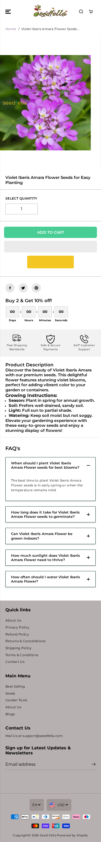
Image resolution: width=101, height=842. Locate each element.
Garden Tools (16, 700)
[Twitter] (23, 287)
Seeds (10, 693)
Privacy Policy (17, 627)
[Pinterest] (36, 287)
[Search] (81, 11)
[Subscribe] (94, 765)
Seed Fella (48, 835)
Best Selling (15, 686)
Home (10, 29)
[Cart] (91, 11)
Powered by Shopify (72, 835)
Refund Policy (17, 634)
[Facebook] (10, 287)
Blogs (10, 714)
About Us (13, 620)
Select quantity (21, 198)
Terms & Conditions (21, 655)
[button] (8, 11)
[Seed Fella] (50, 11)
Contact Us (15, 662)
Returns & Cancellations (25, 641)
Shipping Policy (18, 648)
